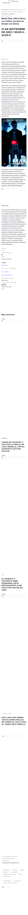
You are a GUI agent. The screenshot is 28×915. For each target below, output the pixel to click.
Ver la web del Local (7, 275)
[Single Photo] (6, 286)
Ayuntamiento (7, 880)
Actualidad (6, 876)
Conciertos (4, 9)
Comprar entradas (6, 259)
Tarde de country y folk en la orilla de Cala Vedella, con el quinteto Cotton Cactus (13, 446)
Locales (22, 870)
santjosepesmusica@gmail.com (10, 862)
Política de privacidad (10, 882)
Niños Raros (5, 280)
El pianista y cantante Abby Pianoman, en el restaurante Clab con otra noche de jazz (12, 584)
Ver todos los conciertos (8, 14)
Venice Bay (4, 265)
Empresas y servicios (9, 874)
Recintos (6, 872)
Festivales (14, 872)
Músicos (15, 870)
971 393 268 (5, 271)
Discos (20, 874)
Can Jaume (4, 438)
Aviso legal (17, 880)
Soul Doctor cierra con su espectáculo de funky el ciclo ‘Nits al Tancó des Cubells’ (14, 720)
